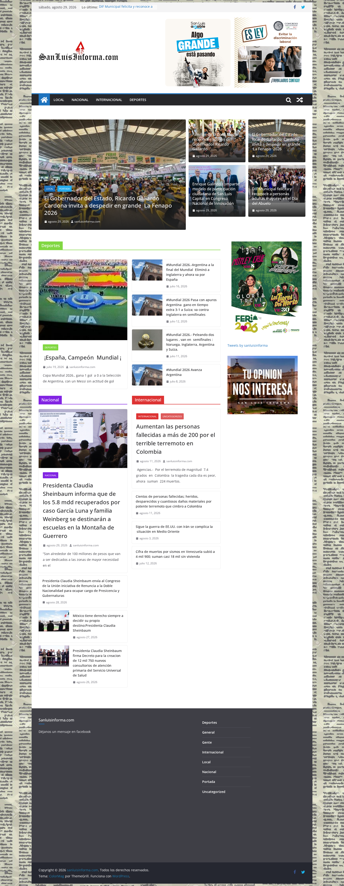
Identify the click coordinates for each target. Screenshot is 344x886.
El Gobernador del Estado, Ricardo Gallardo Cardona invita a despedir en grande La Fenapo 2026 (276, 141)
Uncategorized (172, 449)
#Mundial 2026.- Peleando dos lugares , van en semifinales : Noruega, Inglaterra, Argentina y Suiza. (190, 375)
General (208, 766)
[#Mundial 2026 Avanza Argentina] (147, 409)
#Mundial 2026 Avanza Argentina (184, 405)
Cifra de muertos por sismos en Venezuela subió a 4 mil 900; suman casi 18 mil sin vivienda (175, 587)
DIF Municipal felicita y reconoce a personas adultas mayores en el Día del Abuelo (275, 196)
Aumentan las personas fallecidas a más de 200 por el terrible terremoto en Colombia (175, 472)
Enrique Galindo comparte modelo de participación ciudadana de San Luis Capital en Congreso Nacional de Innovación (116, 238)
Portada (74, 221)
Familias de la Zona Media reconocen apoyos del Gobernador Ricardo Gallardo (215, 141)
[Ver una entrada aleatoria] (299, 99)
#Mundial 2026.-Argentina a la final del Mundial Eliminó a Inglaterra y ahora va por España (190, 305)
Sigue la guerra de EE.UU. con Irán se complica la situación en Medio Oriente (174, 562)
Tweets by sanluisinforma (247, 378)
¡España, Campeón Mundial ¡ (82, 391)
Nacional (80, 99)
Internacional (109, 99)
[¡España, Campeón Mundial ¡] (83, 333)
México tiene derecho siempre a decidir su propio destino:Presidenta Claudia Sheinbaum (98, 656)
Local (59, 99)
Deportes (138, 99)
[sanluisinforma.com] (44, 99)
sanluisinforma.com (97, 255)
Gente (207, 775)
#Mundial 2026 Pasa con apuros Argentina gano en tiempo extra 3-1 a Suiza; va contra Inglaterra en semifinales (191, 340)
